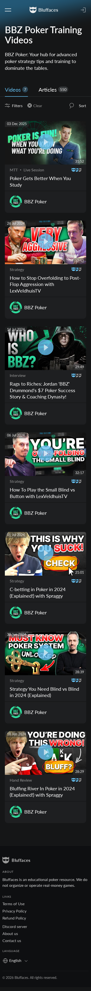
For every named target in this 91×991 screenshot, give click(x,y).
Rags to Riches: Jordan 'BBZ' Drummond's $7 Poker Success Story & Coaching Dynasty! (42, 390)
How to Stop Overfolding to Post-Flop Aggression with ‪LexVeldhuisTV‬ (45, 284)
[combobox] (16, 960)
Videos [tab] (15, 89)
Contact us (11, 940)
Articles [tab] (52, 89)
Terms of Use (13, 903)
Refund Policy (14, 918)
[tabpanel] (45, 466)
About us (10, 933)
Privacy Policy (14, 911)
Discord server (14, 926)
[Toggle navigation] (8, 9)
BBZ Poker (35, 201)
